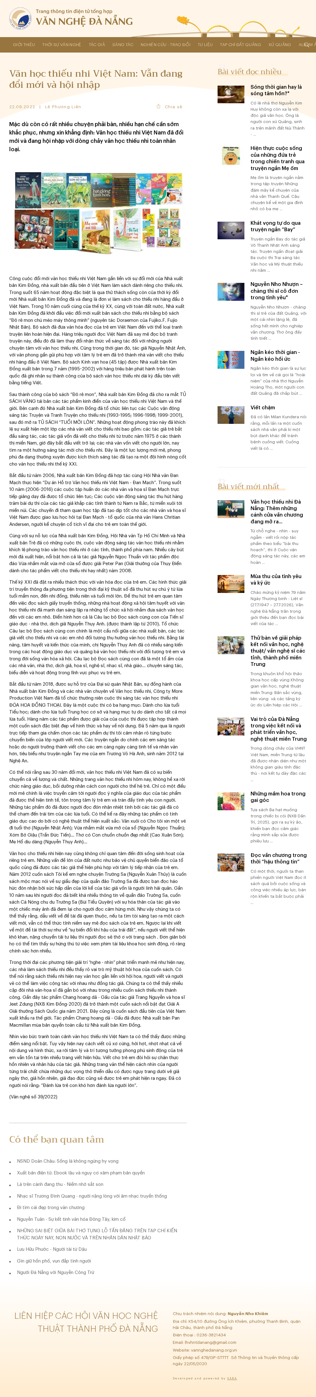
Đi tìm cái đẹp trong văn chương (51, 1207)
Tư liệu (205, 45)
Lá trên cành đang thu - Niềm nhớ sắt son (60, 1184)
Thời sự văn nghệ (61, 45)
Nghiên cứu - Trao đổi (165, 45)
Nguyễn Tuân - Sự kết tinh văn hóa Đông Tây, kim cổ (71, 1219)
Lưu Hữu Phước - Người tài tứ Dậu (52, 1249)
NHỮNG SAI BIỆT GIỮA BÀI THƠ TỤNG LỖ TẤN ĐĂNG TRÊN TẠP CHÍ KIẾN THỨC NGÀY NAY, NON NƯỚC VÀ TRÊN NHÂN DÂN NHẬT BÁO (97, 1234)
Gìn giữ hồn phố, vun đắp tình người (54, 1261)
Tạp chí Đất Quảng (240, 45)
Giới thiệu (24, 45)
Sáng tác (122, 45)
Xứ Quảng (279, 45)
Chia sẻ (173, 107)
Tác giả (97, 45)
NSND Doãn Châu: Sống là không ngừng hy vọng (67, 1161)
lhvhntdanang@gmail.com (211, 1342)
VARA (232, 1378)
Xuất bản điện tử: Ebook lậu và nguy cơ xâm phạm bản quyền (81, 1173)
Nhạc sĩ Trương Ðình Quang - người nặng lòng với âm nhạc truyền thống (92, 1196)
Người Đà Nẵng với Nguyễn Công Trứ (55, 1272)
